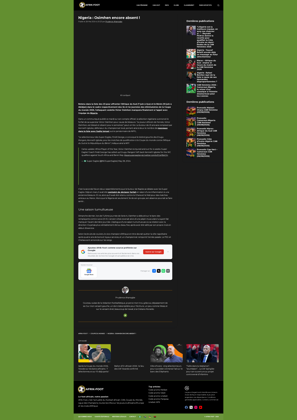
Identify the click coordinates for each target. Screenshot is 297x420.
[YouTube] (200, 407)
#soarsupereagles (132, 155)
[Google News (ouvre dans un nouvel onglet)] (89, 272)
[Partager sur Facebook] (154, 271)
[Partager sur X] (159, 271)
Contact (132, 416)
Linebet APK (154, 402)
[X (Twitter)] (191, 407)
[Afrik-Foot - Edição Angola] (154, 417)
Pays (167, 5)
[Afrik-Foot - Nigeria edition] (139, 417)
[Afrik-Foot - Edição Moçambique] (149, 417)
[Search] (218, 5)
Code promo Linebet (158, 396)
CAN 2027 (156, 5)
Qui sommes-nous (85, 416)
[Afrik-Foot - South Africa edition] (144, 417)
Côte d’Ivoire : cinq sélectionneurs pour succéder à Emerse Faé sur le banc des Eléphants (166, 369)
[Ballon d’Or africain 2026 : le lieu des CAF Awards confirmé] (130, 353)
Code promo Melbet (157, 390)
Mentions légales (119, 416)
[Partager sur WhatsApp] (163, 271)
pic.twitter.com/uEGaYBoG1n (154, 155)
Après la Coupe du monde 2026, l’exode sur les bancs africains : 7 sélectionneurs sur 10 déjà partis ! (93, 369)
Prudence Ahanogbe (113, 22)
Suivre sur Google (153, 252)
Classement (189, 5)
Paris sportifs (205, 5)
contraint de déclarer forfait (122, 192)
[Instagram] (195, 407)
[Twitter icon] (125, 315)
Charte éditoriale (102, 416)
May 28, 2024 (124, 161)
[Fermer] (168, 252)
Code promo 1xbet (157, 393)
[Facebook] (186, 407)
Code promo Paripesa (158, 399)
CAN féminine (141, 5)
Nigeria (93, 113)
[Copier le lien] (168, 271)
